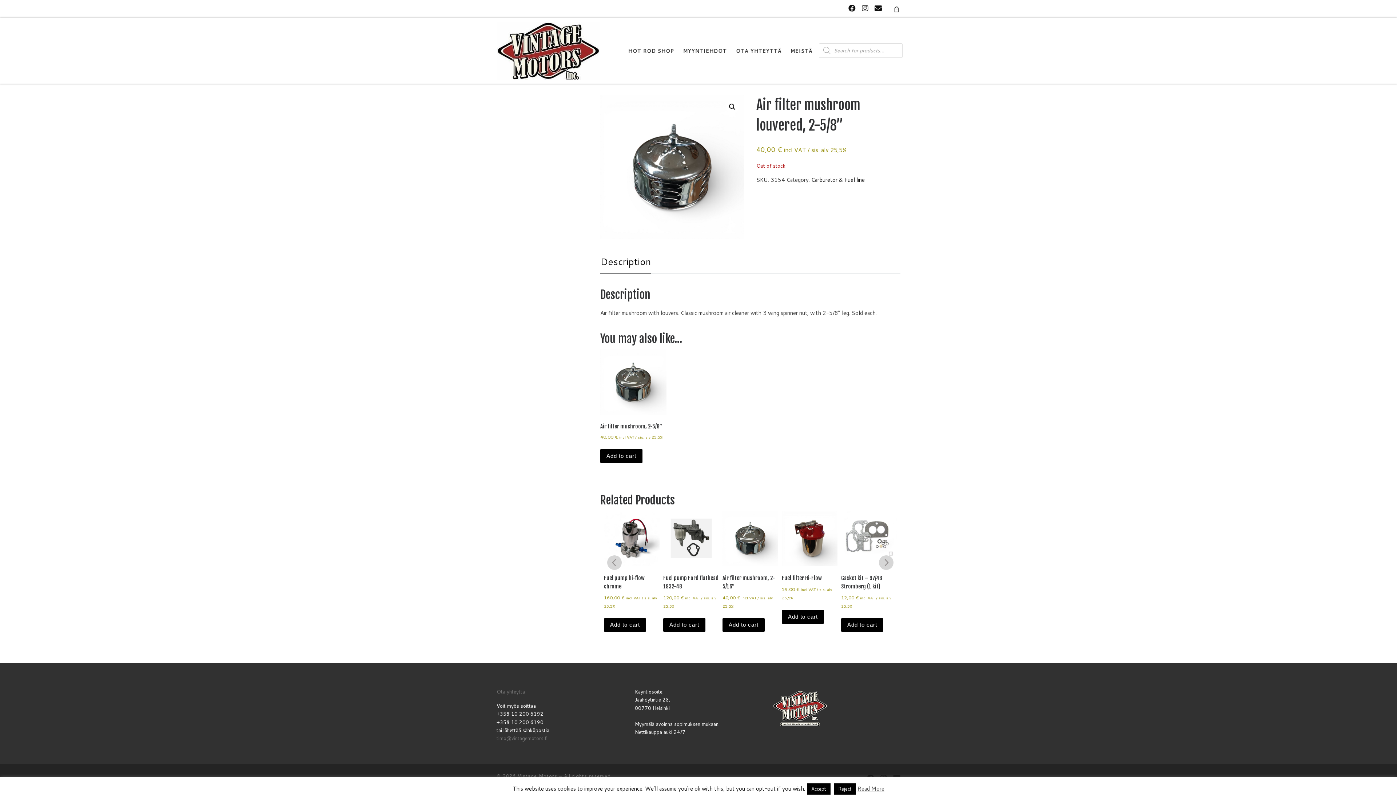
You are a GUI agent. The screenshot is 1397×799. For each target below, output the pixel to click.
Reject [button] (845, 789)
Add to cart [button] (621, 456)
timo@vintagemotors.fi (522, 738)
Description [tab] (625, 261)
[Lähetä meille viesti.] (878, 8)
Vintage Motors (537, 776)
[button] (732, 106)
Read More (870, 788)
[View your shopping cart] (896, 8)
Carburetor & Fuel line (838, 180)
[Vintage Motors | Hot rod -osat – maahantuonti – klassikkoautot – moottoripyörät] (548, 50)
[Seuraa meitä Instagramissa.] (865, 8)
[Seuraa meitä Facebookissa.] (852, 8)
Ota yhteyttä (511, 691)
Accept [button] (818, 789)
